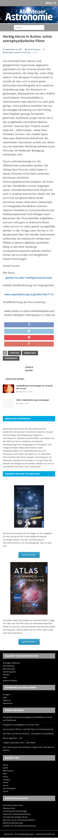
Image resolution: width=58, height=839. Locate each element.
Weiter (29, 370)
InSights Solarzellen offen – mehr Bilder (19, 742)
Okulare (6, 674)
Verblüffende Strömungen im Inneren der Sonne (34, 387)
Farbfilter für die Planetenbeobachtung (19, 825)
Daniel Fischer (33, 49)
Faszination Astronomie (13, 805)
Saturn (5, 785)
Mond (5, 765)
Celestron (7, 700)
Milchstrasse (8, 770)
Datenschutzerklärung (45, 834)
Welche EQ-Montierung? (13, 823)
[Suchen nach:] (29, 27)
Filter (5, 677)
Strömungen (11, 358)
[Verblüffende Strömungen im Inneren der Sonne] (8, 391)
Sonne (5, 791)
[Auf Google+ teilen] (29, 344)
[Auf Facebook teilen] (29, 324)
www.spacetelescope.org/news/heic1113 (28, 294)
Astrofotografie (9, 671)
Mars (5, 773)
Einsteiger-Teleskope (11, 663)
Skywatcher (8, 703)
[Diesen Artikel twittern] (29, 331)
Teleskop (6, 779)
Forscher (14, 353)
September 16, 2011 (14, 49)
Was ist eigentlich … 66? (12, 738)
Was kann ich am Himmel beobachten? (19, 820)
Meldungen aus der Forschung (16, 52)
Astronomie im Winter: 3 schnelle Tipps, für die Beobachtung (28, 729)
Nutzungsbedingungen (24, 834)
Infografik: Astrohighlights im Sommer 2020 (21, 724)
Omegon (6, 694)
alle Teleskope (8, 666)
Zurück (29, 367)
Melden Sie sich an (45, 463)
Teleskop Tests (9, 808)
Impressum (8, 834)
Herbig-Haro (30, 353)
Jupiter (5, 767)
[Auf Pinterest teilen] (29, 337)
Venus (5, 776)
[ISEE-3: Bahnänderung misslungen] (8, 405)
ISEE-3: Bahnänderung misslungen (32, 400)
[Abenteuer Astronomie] (29, 14)
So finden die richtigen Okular (15, 817)
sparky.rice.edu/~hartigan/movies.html (28, 277)
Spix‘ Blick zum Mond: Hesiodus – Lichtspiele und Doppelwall (28, 733)
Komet (5, 782)
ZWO (5, 697)
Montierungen (9, 669)
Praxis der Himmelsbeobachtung (16, 814)
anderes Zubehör (10, 680)
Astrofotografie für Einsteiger (15, 811)
